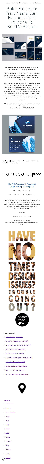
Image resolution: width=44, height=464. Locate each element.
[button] (2, 3)
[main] (22, 17)
